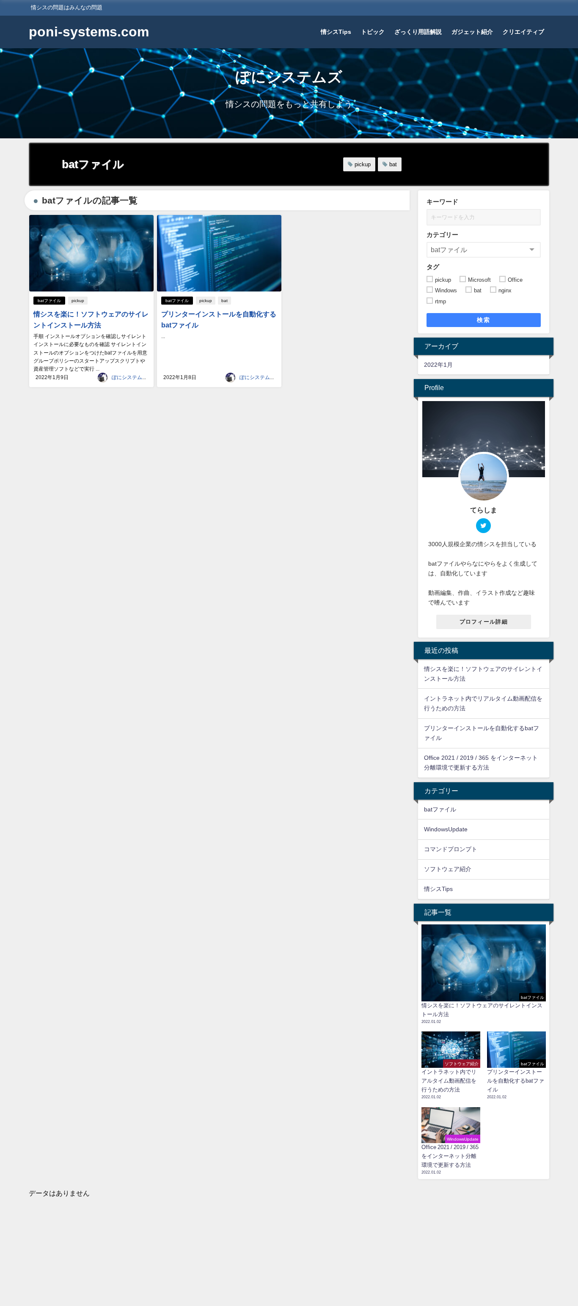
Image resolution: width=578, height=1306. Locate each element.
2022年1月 (438, 365)
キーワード (442, 201)
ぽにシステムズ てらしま (142, 377)
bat (393, 164)
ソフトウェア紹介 (447, 869)
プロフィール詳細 (484, 621)
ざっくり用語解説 (418, 32)
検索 (483, 319)
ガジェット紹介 (472, 32)
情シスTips (336, 32)
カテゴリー (442, 234)
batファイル (49, 300)
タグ (433, 267)
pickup (363, 164)
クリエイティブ (523, 32)
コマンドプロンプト (450, 849)
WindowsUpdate (446, 829)
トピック (373, 32)
